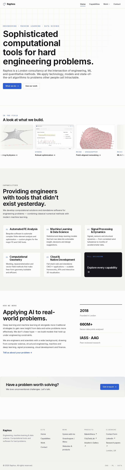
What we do (12, 86)
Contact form (111, 434)
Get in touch (109, 387)
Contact (117, 4)
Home (82, 4)
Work (105, 4)
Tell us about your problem (17, 352)
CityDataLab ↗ (90, 438)
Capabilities (94, 4)
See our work (31, 86)
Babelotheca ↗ (90, 434)
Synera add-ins (68, 434)
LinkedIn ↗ (110, 438)
